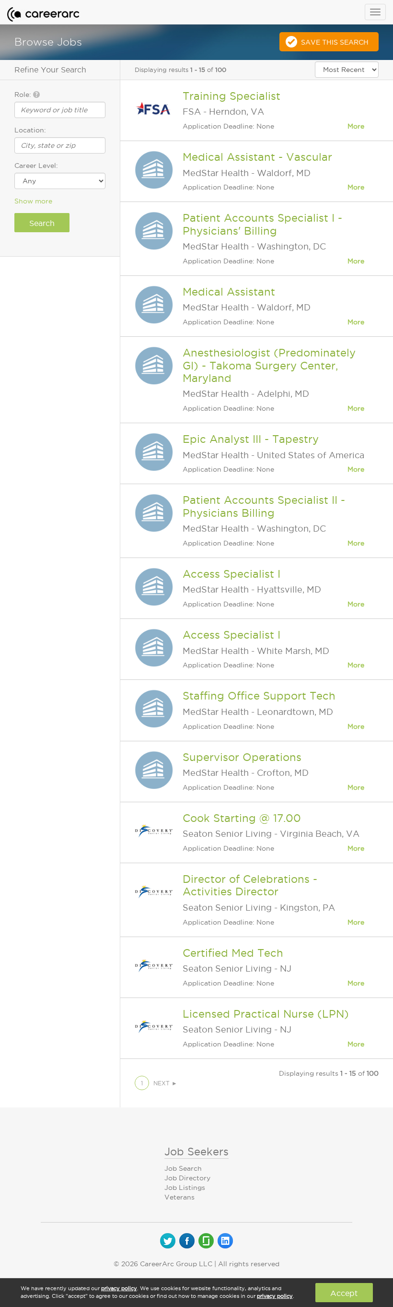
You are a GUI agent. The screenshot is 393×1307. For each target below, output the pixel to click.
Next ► (165, 1083)
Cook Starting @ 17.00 (242, 818)
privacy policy (119, 1288)
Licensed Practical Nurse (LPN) (266, 1014)
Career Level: (36, 165)
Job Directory (187, 1178)
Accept (344, 1293)
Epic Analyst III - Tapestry (251, 439)
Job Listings (184, 1187)
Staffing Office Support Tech (259, 695)
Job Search (183, 1168)
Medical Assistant (229, 291)
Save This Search (335, 42)
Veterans (179, 1197)
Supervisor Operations (242, 757)
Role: (23, 94)
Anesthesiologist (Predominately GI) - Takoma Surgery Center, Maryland (269, 365)
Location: (30, 130)
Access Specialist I (231, 574)
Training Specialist (231, 96)
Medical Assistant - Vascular (257, 157)
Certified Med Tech (233, 953)
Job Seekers (196, 1151)
